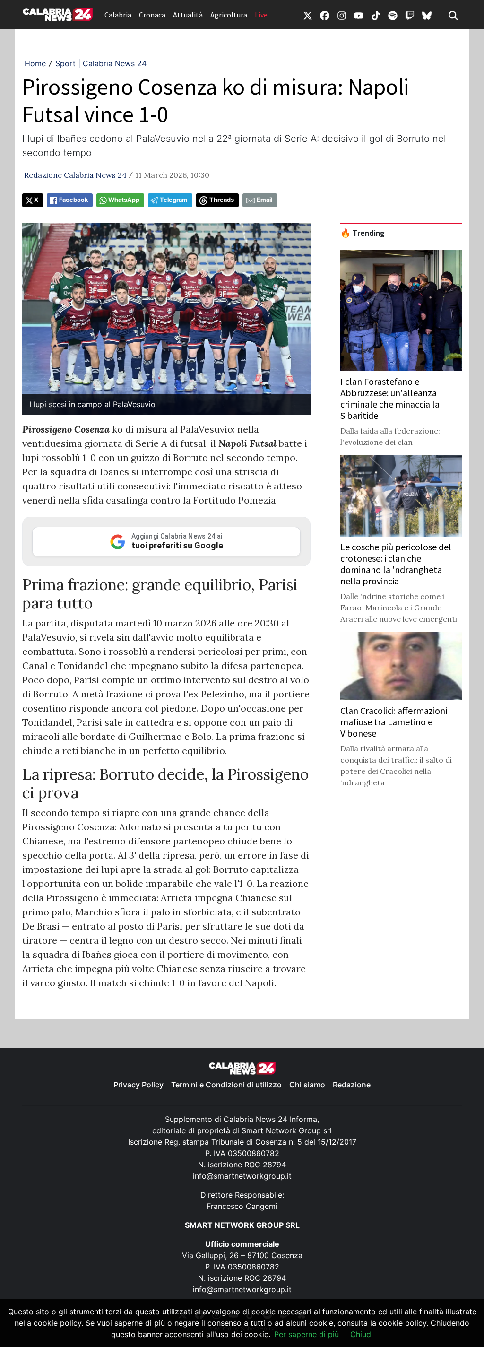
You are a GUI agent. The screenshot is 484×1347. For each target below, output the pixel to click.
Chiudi (361, 1334)
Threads (221, 199)
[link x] (307, 15)
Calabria (117, 14)
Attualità (188, 14)
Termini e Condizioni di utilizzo (226, 1084)
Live (261, 14)
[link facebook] (324, 15)
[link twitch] (409, 15)
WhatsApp (123, 199)
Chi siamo (307, 1084)
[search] (453, 15)
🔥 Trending (362, 233)
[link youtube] (358, 15)
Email (264, 199)
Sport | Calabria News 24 (101, 63)
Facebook (73, 199)
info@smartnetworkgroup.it (242, 1176)
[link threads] (426, 15)
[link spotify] (392, 15)
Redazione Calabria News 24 (75, 175)
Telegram (174, 199)
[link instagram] (341, 15)
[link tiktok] (375, 15)
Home (35, 63)
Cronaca (152, 14)
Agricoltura (228, 14)
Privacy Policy (138, 1084)
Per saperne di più (306, 1334)
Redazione (352, 1084)
